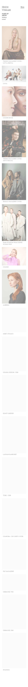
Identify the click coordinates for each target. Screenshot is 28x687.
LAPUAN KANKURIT (10, 454)
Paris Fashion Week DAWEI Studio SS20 (12, 243)
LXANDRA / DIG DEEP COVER (13, 536)
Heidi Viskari (6, 9)
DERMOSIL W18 (8, 592)
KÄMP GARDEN (8, 413)
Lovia (5, 84)
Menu (22, 7)
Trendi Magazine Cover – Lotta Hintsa (12, 62)
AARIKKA (6, 305)
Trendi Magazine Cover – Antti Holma (12, 160)
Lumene (6, 267)
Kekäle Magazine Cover (12, 202)
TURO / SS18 (7, 495)
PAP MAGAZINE (8, 571)
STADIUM (6, 670)
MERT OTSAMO (8, 334)
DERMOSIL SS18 (8, 630)
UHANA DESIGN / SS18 (10, 372)
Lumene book (8, 118)
